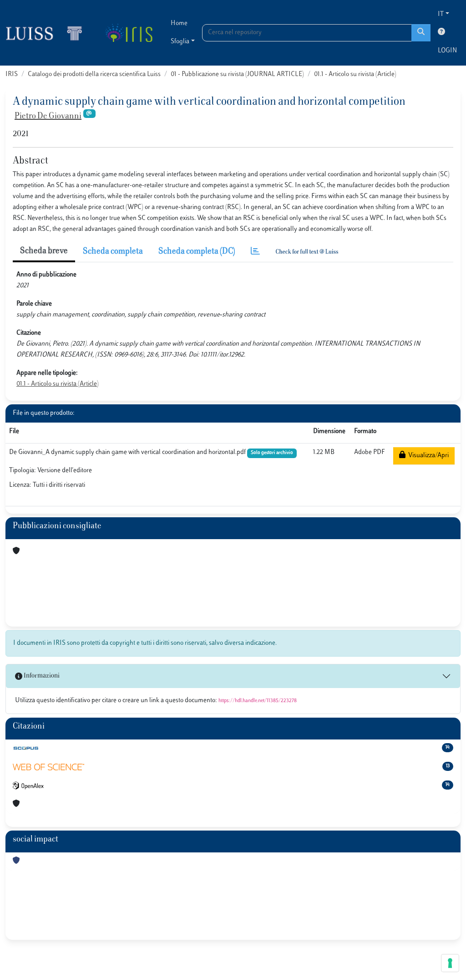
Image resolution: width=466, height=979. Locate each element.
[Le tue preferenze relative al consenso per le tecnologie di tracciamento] (450, 963)
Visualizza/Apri (427, 455)
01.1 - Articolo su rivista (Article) (355, 74)
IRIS (11, 74)
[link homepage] (47, 33)
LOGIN (447, 50)
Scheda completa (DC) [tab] (196, 252)
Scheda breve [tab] (44, 251)
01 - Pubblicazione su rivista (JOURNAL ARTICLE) (237, 74)
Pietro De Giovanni (48, 116)
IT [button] (441, 14)
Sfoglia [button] (180, 41)
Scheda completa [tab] (113, 252)
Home (179, 23)
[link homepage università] (128, 33)
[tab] (255, 252)
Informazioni (41, 676)
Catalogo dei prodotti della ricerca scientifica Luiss (94, 74)
